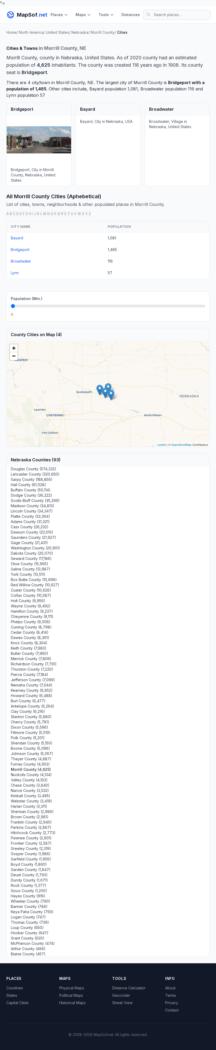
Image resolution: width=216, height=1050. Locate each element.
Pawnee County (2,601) (31, 838)
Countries (14, 988)
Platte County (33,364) (30, 516)
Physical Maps (71, 988)
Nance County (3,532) (30, 790)
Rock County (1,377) (28, 885)
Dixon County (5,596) (29, 727)
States (11, 995)
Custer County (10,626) (31, 590)
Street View (122, 1002)
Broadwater (152, 88)
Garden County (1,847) (31, 869)
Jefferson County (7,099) (33, 680)
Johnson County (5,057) (32, 753)
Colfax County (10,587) (31, 595)
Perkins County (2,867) (31, 827)
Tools (104, 14)
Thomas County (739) (30, 922)
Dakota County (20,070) (32, 553)
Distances (130, 14)
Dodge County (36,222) (31, 495)
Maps (81, 14)
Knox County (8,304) (29, 643)
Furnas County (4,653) (30, 764)
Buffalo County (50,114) (31, 490)
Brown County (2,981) (29, 817)
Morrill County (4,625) (31, 769)
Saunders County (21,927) (33, 537)
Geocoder (121, 995)
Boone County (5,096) (30, 748)
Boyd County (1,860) (29, 864)
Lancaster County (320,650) (35, 474)
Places (57, 14)
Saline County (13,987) (30, 569)
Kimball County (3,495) (30, 795)
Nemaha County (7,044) (31, 685)
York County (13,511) (28, 574)
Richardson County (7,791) (34, 664)
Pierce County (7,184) (29, 674)
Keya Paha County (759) (32, 911)
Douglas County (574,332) (33, 469)
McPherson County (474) (33, 943)
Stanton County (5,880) (31, 716)
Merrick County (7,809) (31, 658)
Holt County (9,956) (28, 600)
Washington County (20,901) (35, 548)
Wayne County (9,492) (31, 606)
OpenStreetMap (181, 444)
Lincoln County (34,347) (32, 511)
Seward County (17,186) (31, 558)
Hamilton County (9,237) (32, 611)
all (93, 214)
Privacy (171, 1002)
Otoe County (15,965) (29, 564)
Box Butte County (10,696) (34, 579)
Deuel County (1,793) (29, 875)
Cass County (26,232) (29, 527)
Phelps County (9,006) (31, 622)
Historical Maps (72, 1002)
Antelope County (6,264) (32, 706)
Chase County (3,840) (30, 785)
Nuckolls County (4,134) (31, 774)
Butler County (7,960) (29, 653)
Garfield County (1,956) (31, 859)
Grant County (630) (27, 938)
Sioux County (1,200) (29, 890)
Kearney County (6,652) (32, 690)
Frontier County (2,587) (31, 843)
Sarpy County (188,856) (31, 479)
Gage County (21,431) (29, 542)
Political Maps (71, 995)
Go (199, 314)
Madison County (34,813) (32, 506)
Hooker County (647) (29, 933)
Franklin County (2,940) (31, 822)
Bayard (96, 88)
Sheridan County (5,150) (31, 743)
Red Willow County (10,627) (35, 585)
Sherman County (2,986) (32, 811)
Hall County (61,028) (28, 484)
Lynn (11, 95)
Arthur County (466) (28, 948)
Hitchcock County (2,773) (33, 832)
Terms (170, 995)
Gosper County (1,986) (31, 853)
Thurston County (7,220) (32, 669)
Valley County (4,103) (29, 780)
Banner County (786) (29, 906)
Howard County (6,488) (31, 695)
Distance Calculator (129, 988)
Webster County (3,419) (31, 801)
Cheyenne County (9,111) (32, 616)
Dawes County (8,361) (30, 637)
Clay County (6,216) (28, 711)
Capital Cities (17, 1002)
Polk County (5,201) (28, 738)
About (170, 988)
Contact (172, 1010)
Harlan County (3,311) (29, 806)
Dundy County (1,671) (29, 880)
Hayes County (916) (28, 896)
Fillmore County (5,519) (31, 732)
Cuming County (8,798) (31, 627)
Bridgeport (179, 82)
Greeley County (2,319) (31, 848)
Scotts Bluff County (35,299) (35, 500)
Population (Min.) (26, 298)
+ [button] (14, 348)
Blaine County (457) (28, 954)
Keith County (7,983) (28, 648)
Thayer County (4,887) (31, 759)
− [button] (14, 356)
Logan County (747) (28, 917)
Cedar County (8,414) (29, 632)
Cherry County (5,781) (30, 722)
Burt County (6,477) (28, 701)
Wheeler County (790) (30, 901)
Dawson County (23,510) (32, 532)
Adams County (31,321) (30, 521)
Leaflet (161, 444)
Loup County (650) (27, 927)
